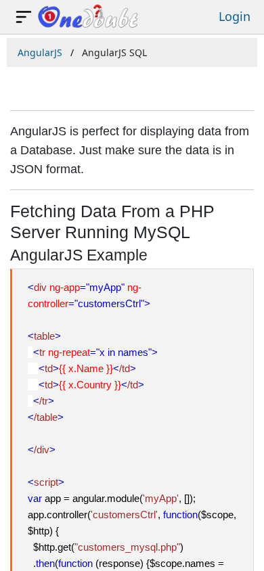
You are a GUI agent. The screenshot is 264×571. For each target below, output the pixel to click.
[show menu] (24, 17)
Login (234, 16)
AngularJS (40, 52)
